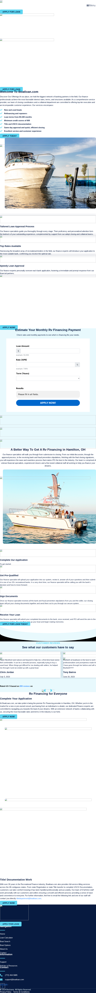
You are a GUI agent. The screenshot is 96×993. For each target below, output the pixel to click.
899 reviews (25, 686)
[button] (91, 5)
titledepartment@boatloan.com (28, 898)
